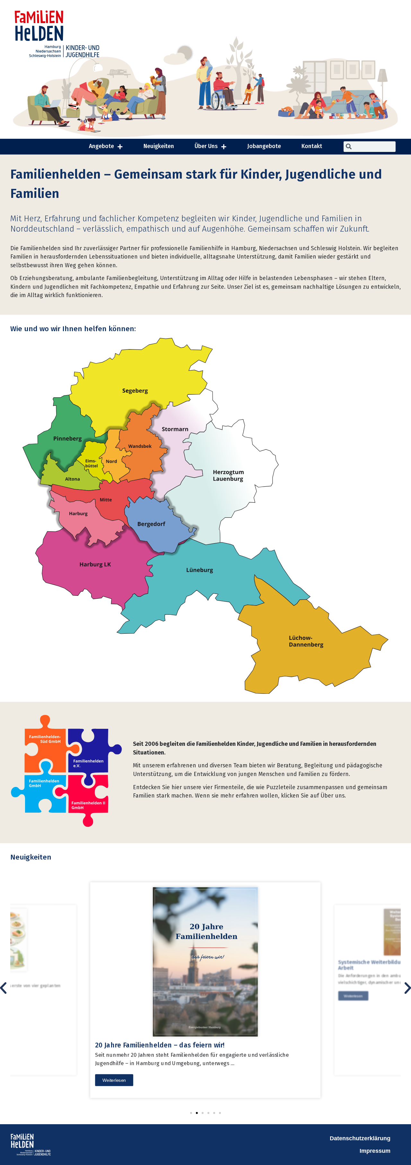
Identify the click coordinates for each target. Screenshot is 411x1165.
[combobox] (370, 146)
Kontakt (312, 146)
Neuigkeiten (159, 146)
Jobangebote (264, 146)
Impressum (375, 1151)
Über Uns (206, 146)
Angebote (101, 146)
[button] (191, 1113)
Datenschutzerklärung (360, 1138)
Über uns (332, 795)
